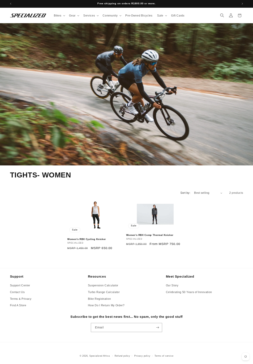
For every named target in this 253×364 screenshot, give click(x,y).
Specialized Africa (99, 356)
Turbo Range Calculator (104, 292)
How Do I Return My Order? (106, 305)
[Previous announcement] (10, 4)
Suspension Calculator (103, 285)
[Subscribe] (157, 327)
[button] (59, 15)
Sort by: (185, 192)
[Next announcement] (242, 4)
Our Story (172, 285)
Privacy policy (142, 356)
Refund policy (122, 356)
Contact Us (17, 292)
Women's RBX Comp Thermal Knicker (149, 235)
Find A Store (18, 305)
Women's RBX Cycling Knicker (86, 239)
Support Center (20, 285)
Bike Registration (99, 298)
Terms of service (164, 356)
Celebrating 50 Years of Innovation (189, 292)
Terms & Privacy (20, 298)
